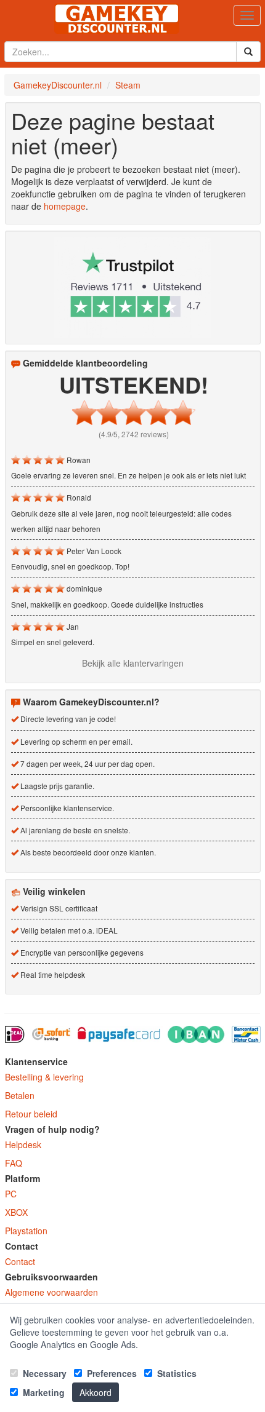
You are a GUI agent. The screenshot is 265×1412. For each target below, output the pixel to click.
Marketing (42, 1392)
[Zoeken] (248, 51)
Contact (20, 1261)
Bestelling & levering (44, 1077)
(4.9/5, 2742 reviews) (134, 434)
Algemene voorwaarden (51, 1292)
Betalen (20, 1095)
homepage (65, 206)
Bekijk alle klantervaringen (133, 663)
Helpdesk (23, 1144)
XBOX (16, 1212)
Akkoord (96, 1392)
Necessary (43, 1373)
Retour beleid (31, 1114)
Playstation (26, 1230)
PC (11, 1194)
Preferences (110, 1373)
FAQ (13, 1163)
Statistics (176, 1373)
